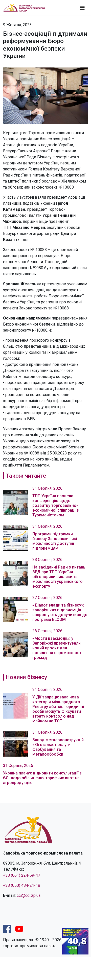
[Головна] (26, 8)
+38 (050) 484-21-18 (21, 885)
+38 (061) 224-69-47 (21, 875)
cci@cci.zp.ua (28, 895)
